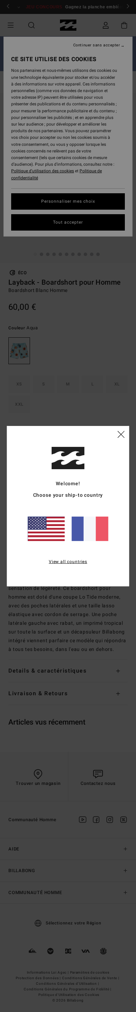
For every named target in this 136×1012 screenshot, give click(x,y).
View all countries (68, 562)
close (121, 433)
